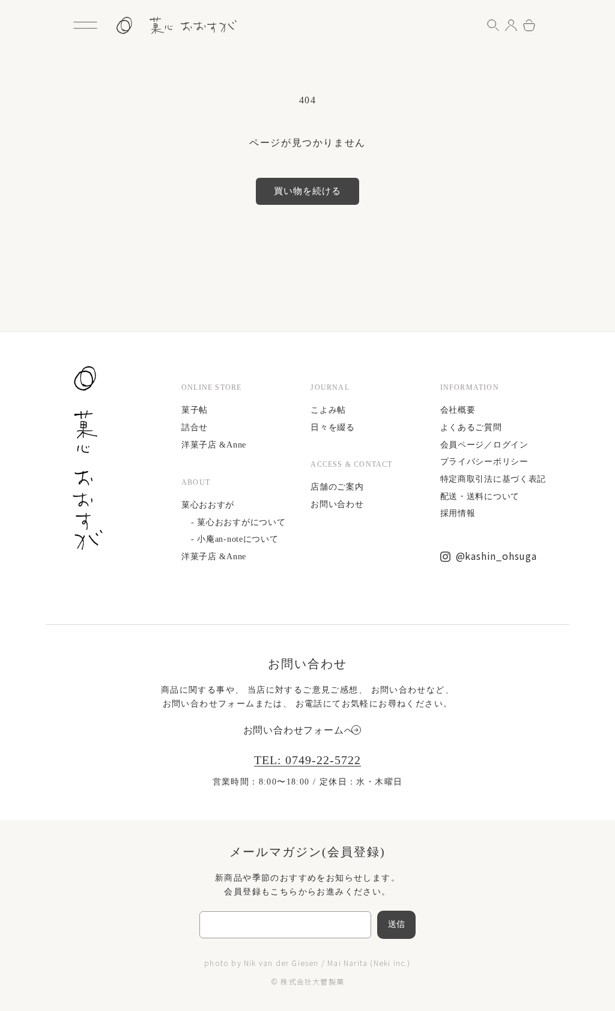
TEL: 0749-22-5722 (307, 760)
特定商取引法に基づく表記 (493, 479)
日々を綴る (333, 427)
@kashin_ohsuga (496, 555)
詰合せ (194, 427)
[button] (85, 25)
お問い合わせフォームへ (298, 730)
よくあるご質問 (471, 427)
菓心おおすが (207, 504)
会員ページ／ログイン (484, 444)
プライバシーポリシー (484, 461)
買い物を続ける (307, 191)
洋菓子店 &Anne (213, 444)
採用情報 (458, 513)
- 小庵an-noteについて (235, 539)
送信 (396, 924)
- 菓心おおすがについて (238, 522)
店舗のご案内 (337, 486)
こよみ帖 (328, 409)
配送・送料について (480, 496)
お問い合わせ (337, 504)
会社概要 (458, 409)
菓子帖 (194, 409)
